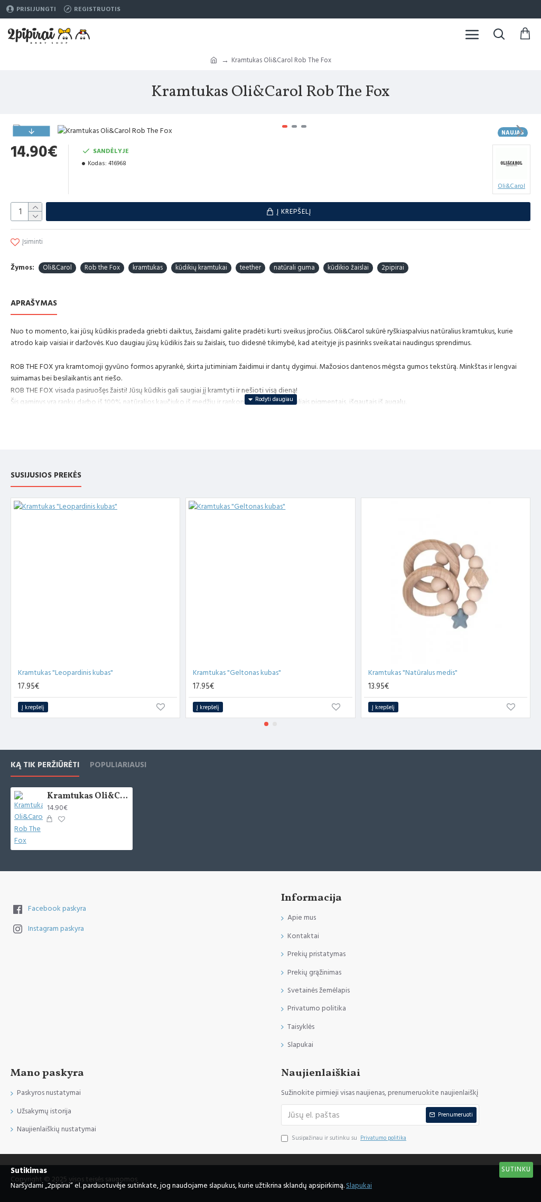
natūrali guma (294, 267)
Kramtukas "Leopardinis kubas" (65, 673)
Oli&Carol (57, 267)
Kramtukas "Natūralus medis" (413, 673)
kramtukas (148, 267)
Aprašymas (34, 304)
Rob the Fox (102, 267)
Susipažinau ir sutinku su (349, 1138)
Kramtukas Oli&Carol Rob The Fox (88, 796)
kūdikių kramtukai (201, 267)
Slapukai (359, 1185)
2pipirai (392, 267)
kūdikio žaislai (348, 267)
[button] (68, 130)
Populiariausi (118, 765)
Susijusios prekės (46, 476)
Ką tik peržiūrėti (45, 765)
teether (250, 267)
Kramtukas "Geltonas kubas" (237, 673)
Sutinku (516, 1169)
